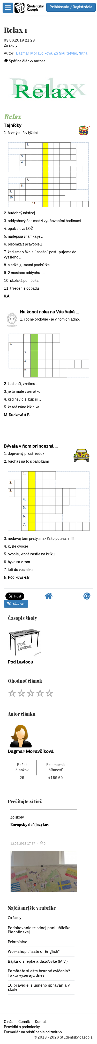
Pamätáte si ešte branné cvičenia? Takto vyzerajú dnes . (39, 973)
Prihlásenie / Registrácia (71, 7)
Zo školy (10, 45)
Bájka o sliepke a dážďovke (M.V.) (38, 961)
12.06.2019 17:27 (22, 843)
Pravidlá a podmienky (22, 1027)
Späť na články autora (27, 61)
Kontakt (41, 1022)
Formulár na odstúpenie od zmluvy (33, 1032)
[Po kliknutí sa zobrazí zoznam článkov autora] (41, 734)
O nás (8, 1022)
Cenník (24, 1022)
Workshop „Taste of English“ (33, 951)
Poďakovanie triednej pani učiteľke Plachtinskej (39, 930)
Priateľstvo (17, 942)
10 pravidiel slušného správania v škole (39, 987)
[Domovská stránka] (48, 597)
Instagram (17, 604)
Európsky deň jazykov (29, 824)
